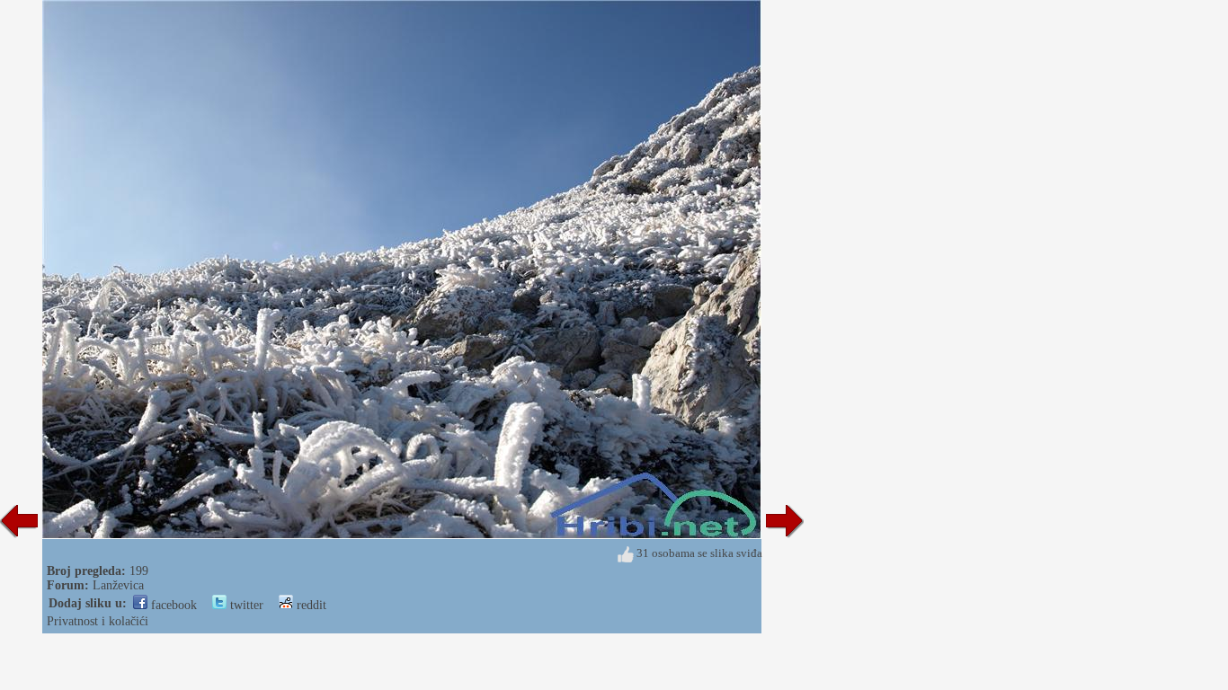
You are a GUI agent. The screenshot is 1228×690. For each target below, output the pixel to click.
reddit (309, 605)
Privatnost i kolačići (97, 621)
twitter (245, 605)
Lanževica (118, 585)
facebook (172, 605)
